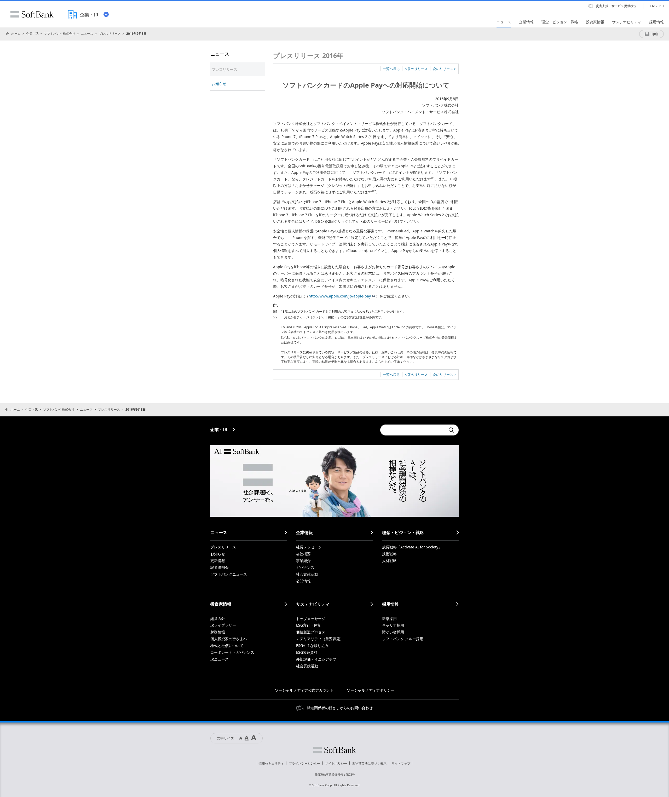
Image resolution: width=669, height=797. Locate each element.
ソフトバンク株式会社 (59, 33)
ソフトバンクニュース (228, 574)
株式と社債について (226, 645)
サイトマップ (400, 763)
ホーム (16, 33)
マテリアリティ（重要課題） (320, 638)
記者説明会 (219, 567)
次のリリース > (444, 68)
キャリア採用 (393, 625)
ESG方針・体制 (308, 625)
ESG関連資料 (307, 652)
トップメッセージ (310, 618)
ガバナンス (305, 567)
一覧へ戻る (391, 68)
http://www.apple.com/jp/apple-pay (340, 296)
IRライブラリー (223, 625)
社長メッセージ (309, 546)
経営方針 (217, 618)
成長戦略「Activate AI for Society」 (412, 546)
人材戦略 (389, 560)
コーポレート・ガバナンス (232, 652)
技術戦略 (389, 553)
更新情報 (217, 560)
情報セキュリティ (271, 763)
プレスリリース (110, 33)
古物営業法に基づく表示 (369, 763)
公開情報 (303, 580)
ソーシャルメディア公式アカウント (304, 690)
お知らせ (219, 83)
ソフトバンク (334, 750)
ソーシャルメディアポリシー (370, 690)
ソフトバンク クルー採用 (402, 638)
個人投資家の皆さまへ (228, 638)
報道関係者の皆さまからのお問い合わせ (340, 707)
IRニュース (219, 659)
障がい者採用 (393, 631)
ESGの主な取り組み (312, 645)
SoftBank (32, 14)
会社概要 (303, 553)
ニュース (87, 33)
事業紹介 (303, 560)
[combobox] (412, 430)
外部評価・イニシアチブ (316, 659)
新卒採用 (389, 618)
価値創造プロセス (310, 631)
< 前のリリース (416, 68)
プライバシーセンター (304, 763)
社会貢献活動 (307, 574)
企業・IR (32, 33)
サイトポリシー (336, 763)
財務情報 (217, 631)
